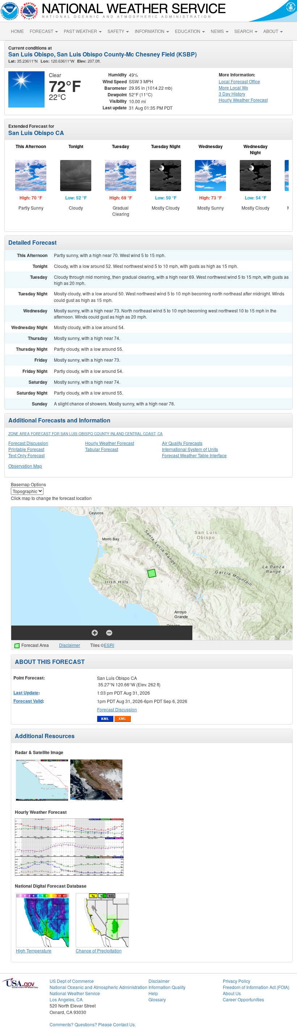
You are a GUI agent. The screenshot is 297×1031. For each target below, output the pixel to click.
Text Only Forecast (26, 455)
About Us (232, 993)
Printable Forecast (26, 449)
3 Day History (232, 94)
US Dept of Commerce (72, 981)
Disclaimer (69, 645)
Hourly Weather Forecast (109, 443)
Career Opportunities (243, 999)
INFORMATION (150, 31)
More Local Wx (233, 87)
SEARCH (244, 31)
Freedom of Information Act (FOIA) (256, 987)
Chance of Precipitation (99, 950)
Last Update (25, 692)
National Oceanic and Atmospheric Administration (98, 987)
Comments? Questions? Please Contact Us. (93, 1024)
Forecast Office (239, 81)
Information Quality (166, 987)
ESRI (109, 645)
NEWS (218, 31)
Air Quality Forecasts (182, 443)
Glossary (157, 999)
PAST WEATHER (81, 31)
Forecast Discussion (28, 443)
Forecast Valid (28, 701)
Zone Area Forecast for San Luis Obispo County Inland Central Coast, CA (85, 433)
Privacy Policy (236, 981)
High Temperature (33, 950)
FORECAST (42, 31)
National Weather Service (75, 993)
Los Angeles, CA (66, 999)
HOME (17, 31)
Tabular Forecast (101, 449)
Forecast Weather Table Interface (194, 455)
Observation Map (25, 466)
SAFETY (116, 31)
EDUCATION (188, 31)
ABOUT (271, 31)
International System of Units (190, 449)
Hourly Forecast (243, 100)
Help (153, 993)
